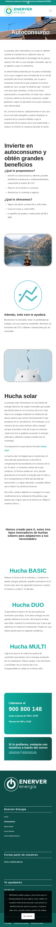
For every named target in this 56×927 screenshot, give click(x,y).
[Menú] (50, 10)
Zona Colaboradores (12, 836)
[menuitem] (50, 10)
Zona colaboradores (13, 862)
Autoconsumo (9, 822)
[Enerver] (23, 11)
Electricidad (8, 827)
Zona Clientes (9, 831)
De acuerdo (28, 916)
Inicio (6, 817)
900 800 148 (9, 890)
